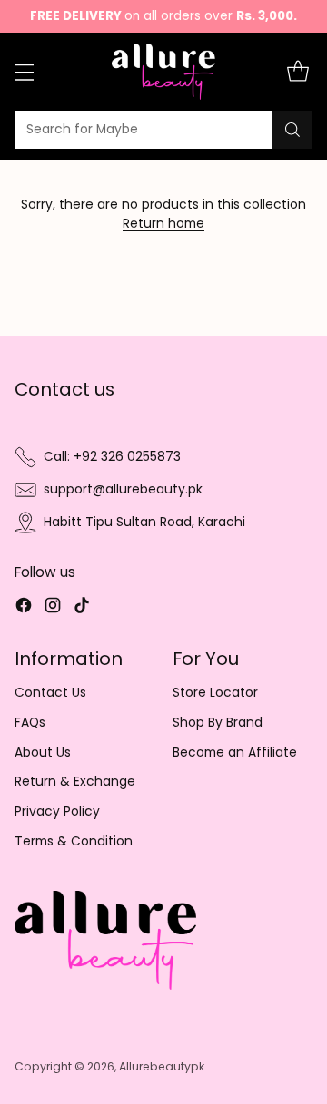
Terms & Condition (74, 841)
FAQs (30, 722)
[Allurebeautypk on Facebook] (24, 608)
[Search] (292, 130)
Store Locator (215, 692)
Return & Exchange (75, 781)
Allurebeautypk (161, 1066)
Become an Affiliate (235, 752)
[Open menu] (24, 72)
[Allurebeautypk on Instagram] (53, 608)
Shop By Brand (218, 722)
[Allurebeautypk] (164, 71)
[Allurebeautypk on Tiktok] (82, 608)
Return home (163, 223)
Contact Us (50, 692)
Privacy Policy (57, 811)
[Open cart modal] (297, 72)
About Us (43, 752)
